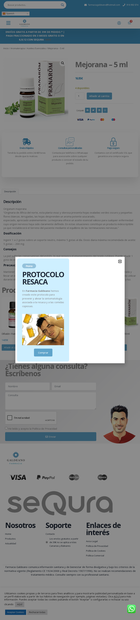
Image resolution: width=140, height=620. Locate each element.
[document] (70, 310)
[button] (120, 261)
